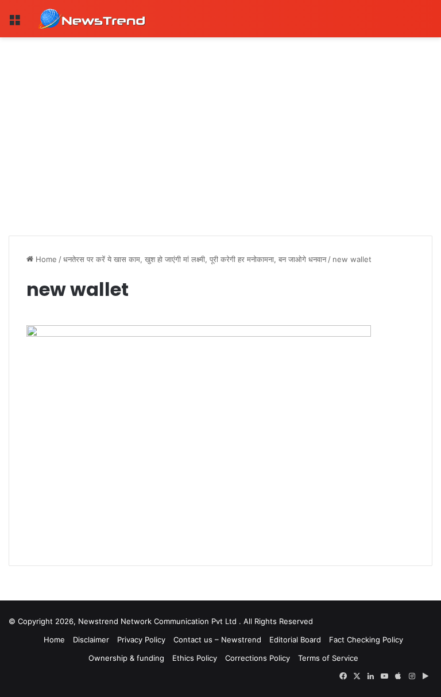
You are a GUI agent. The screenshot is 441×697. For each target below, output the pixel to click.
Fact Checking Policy (366, 639)
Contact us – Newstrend (217, 639)
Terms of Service (328, 658)
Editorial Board (295, 639)
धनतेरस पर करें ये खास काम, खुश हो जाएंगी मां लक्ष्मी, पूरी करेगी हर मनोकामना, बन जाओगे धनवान (194, 259)
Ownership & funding (126, 658)
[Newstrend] (91, 18)
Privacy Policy (141, 639)
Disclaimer (91, 639)
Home (45, 259)
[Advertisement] (220, 123)
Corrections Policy (257, 658)
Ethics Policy (194, 658)
